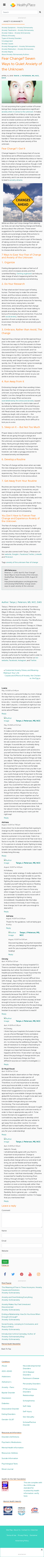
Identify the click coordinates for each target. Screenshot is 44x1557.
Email (4, 1241)
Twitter (31, 554)
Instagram (22, 660)
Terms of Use (11, 1535)
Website (5, 1251)
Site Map (9, 1530)
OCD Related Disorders (28, 1373)
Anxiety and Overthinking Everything (17, 1297)
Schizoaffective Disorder (29, 1423)
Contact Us (25, 1530)
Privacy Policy (23, 1535)
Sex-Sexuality (28, 1417)
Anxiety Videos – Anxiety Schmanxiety (16, 33)
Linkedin (38, 554)
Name (4, 1231)
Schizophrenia (29, 1401)
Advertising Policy (22, 1541)
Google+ (15, 554)
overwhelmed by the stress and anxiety (18, 401)
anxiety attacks (16, 180)
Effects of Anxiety (8, 35)
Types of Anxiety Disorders (11, 38)
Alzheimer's (6, 1382)
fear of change (32, 562)
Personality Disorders (31, 1384)
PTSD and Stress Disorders (30, 1390)
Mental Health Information (13, 1447)
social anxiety (11, 316)
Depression (6, 1398)
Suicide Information (10, 1458)
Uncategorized (7, 41)
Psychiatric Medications (11, 1442)
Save (5, 1262)
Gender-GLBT (8, 1419)
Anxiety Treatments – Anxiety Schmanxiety (18, 30)
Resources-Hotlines (10, 1453)
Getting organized (24, 273)
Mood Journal (7, 1469)
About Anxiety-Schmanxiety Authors (15, 54)
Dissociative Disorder (10, 1409)
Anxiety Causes (7, 44)
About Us (17, 1530)
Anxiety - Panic (8, 1387)
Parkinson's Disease (31, 1378)
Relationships (28, 1395)
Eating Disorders (8, 1414)
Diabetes (5, 1403)
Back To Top (6, 1349)
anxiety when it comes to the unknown (17, 112)
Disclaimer (33, 1535)
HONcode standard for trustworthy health (31, 1488)
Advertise (34, 1530)
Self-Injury (27, 1411)
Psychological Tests (10, 1464)
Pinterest (9, 557)
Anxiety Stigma (7, 52)
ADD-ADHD (7, 1371)
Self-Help (27, 1406)
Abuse (4, 1366)
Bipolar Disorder (8, 1392)
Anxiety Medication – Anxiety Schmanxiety (17, 49)
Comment (6, 1210)
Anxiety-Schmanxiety (11, 1293)
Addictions (6, 1376)
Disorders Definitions (10, 1437)
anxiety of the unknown (16, 562)
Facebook (24, 554)
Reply (4, 713)
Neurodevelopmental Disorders (32, 1367)
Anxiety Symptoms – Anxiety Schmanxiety (17, 27)
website (8, 554)
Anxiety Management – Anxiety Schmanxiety (18, 46)
